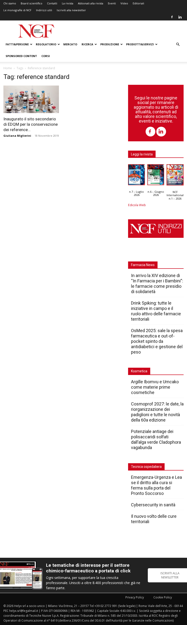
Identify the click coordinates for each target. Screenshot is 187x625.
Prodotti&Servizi (140, 44)
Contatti (52, 3)
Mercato (70, 44)
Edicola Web (137, 205)
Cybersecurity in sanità (153, 504)
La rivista (67, 3)
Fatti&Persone (17, 44)
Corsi (45, 56)
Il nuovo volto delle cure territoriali (154, 519)
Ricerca (87, 44)
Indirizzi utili (44, 10)
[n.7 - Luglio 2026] (136, 176)
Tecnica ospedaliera (146, 467)
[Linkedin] (180, 17)
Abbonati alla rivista (90, 3)
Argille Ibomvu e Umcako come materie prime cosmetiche (155, 387)
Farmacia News (143, 265)
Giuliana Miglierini (17, 135)
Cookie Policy (162, 597)
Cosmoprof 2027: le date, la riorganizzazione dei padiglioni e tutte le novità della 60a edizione (157, 412)
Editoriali (138, 3)
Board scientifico (31, 3)
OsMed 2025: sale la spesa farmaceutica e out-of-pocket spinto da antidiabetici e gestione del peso (157, 341)
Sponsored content (21, 56)
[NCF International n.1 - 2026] (175, 176)
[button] (178, 44)
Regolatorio (46, 44)
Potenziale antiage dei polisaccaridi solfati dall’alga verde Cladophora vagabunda (156, 439)
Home (7, 68)
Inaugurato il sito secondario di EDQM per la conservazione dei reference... (30, 124)
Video (124, 3)
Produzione (109, 44)
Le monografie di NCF (17, 10)
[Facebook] (172, 17)
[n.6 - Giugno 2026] (155, 176)
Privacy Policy (134, 597)
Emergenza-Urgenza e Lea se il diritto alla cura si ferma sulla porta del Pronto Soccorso (156, 485)
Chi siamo (9, 3)
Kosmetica (139, 371)
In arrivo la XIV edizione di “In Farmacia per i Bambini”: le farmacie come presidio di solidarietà (157, 283)
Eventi (112, 3)
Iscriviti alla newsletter (71, 10)
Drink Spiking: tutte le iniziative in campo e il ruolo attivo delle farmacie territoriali (156, 311)
